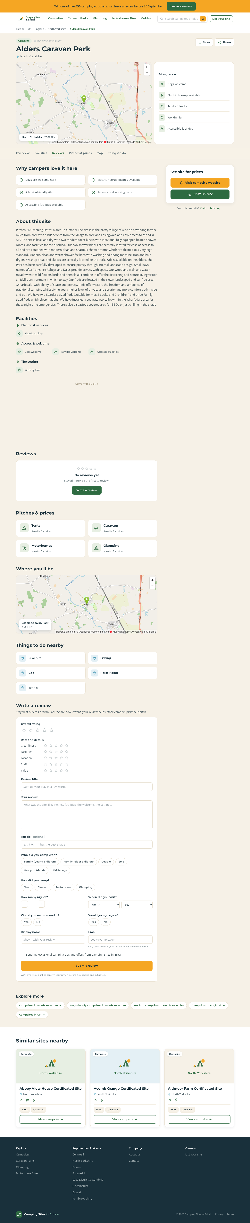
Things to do (117, 153)
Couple (106, 861)
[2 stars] (31, 730)
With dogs (60, 870)
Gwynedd (78, 1173)
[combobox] (181, 18)
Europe (20, 29)
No (38, 921)
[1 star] (24, 730)
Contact (134, 1160)
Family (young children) (40, 861)
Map (100, 153)
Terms (230, 1214)
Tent (27, 887)
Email (92, 932)
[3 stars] (38, 730)
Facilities (41, 153)
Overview (22, 153)
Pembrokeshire (82, 1198)
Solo (121, 861)
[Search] (203, 18)
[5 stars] (51, 730)
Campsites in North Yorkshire (38, 1005)
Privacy (219, 1214)
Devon (76, 1167)
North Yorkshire (57, 29)
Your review (29, 797)
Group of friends (34, 870)
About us (135, 1154)
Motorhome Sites (124, 18)
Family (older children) (79, 861)
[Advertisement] (86, 414)
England (39, 29)
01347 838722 (203, 194)
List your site (221, 18)
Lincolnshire (80, 1186)
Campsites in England (206, 1005)
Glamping (100, 18)
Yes (26, 921)
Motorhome (63, 887)
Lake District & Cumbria (87, 1179)
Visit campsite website (202, 182)
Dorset (76, 1192)
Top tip (33, 836)
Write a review (86, 490)
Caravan (43, 887)
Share (226, 42)
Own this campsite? (200, 208)
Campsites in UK (30, 1014)
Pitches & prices (80, 153)
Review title (29, 779)
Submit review (87, 966)
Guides (146, 18)
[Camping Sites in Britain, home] (30, 19)
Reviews (58, 153)
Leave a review (181, 6)
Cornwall (78, 1154)
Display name (31, 932)
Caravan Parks (78, 18)
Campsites (55, 18)
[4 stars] (44, 730)
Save (206, 42)
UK (29, 29)
